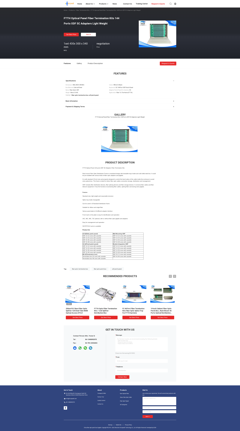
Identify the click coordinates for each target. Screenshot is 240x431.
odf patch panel (117, 269)
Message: (119, 335)
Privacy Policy (128, 425)
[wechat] (85, 348)
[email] (74, 348)
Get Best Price (71, 34)
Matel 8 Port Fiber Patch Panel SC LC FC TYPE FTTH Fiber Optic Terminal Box (104, 311)
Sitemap (110, 425)
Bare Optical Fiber (124, 393)
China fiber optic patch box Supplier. (93, 427)
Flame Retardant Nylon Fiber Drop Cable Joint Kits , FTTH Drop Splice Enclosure (133, 311)
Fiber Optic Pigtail (124, 401)
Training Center (142, 4)
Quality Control (101, 400)
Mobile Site (118, 425)
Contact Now (122, 377)
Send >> (148, 416)
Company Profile (102, 393)
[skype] (90, 348)
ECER (154, 427)
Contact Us (100, 404)
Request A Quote (168, 63)
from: (118, 357)
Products (72, 10)
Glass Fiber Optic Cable (126, 397)
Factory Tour (101, 397)
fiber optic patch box (100, 269)
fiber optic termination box (80, 269)
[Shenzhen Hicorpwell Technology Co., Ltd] (69, 3)
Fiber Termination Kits (82, 10)
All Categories (123, 404)
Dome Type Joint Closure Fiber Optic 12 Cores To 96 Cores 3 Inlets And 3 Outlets (77, 311)
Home (65, 10)
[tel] (96, 348)
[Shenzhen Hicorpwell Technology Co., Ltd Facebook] (65, 408)
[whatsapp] (80, 348)
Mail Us (88, 34)
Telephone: (119, 366)
